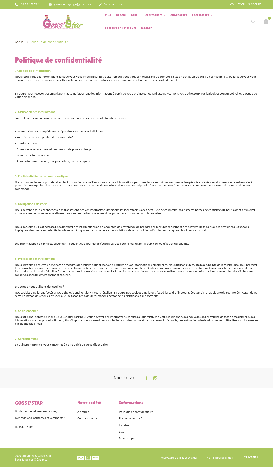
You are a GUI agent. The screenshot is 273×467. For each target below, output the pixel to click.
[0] (266, 22)
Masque (146, 28)
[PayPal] (95, 457)
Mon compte (127, 438)
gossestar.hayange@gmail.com (70, 4)
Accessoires (201, 15)
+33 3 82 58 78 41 (30, 4)
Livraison (125, 425)
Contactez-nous (110, 4)
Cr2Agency (40, 459)
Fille (108, 15)
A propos (83, 412)
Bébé (134, 15)
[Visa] (80, 457)
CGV (121, 432)
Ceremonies (154, 15)
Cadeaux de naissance (121, 28)
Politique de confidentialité (136, 412)
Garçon (121, 15)
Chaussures (178, 15)
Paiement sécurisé (130, 418)
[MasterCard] (88, 457)
